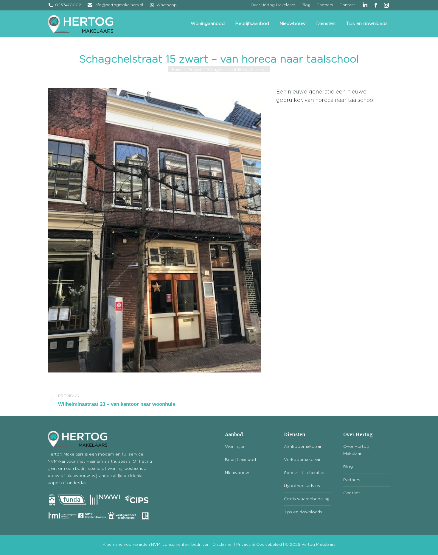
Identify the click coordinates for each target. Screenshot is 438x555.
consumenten (175, 545)
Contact (351, 493)
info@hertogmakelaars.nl (118, 5)
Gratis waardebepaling (307, 499)
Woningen (235, 447)
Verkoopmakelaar (302, 460)
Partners (351, 480)
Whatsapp (166, 5)
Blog (348, 467)
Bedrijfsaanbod (240, 460)
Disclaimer (223, 545)
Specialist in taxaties (304, 473)
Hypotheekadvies (302, 486)
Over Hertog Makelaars (356, 450)
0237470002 (68, 5)
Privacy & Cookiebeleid (259, 545)
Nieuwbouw (237, 473)
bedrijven (200, 545)
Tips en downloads (303, 512)
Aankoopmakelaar (302, 447)
